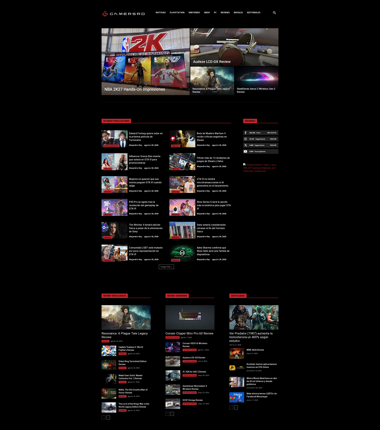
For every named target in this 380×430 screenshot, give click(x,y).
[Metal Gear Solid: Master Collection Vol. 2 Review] (109, 379)
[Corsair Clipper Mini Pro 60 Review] (190, 317)
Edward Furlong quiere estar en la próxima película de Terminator (146, 137)
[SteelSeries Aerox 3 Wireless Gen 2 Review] (256, 81)
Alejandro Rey (135, 145)
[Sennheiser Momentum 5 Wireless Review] (173, 390)
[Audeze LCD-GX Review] (234, 47)
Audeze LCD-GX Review (194, 357)
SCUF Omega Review (193, 400)
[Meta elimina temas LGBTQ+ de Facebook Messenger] (236, 397)
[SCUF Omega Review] (173, 404)
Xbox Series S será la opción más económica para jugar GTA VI (214, 205)
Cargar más (165, 266)
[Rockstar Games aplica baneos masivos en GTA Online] (236, 368)
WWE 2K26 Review (255, 350)
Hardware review (172, 337)
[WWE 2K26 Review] (236, 353)
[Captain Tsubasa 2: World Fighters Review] (109, 351)
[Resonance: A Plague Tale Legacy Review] (212, 81)
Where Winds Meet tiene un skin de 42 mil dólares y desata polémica (262, 381)
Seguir (273, 139)
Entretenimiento (111, 146)
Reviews (105, 341)
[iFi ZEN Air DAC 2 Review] (173, 375)
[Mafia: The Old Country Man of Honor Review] (109, 393)
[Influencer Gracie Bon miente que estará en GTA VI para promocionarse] (115, 161)
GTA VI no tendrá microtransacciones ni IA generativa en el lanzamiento (212, 182)
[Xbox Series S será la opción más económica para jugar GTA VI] (182, 207)
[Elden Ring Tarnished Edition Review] (109, 365)
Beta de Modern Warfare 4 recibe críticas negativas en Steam (212, 137)
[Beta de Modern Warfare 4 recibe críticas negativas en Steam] (182, 138)
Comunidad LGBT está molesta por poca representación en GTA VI (146, 251)
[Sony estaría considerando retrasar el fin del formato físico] (182, 230)
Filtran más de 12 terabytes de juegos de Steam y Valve (213, 159)
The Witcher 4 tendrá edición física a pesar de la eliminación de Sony (146, 228)
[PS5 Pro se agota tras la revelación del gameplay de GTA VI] (115, 207)
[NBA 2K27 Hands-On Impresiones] (146, 61)
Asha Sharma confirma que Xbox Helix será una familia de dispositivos (213, 251)
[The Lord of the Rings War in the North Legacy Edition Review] (109, 407)
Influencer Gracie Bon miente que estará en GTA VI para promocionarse (144, 160)
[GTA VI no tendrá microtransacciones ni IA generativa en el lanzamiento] (182, 184)
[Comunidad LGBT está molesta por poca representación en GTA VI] (115, 253)
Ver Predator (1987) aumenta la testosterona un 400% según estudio (251, 337)
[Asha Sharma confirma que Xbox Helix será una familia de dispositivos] (182, 253)
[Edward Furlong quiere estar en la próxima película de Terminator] (115, 138)
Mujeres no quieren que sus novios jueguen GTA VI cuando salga (145, 182)
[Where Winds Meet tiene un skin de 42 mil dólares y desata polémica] (236, 382)
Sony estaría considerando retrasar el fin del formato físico (211, 228)
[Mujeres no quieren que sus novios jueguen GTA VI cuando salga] (115, 184)
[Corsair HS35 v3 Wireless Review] (173, 347)
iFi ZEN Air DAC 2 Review (194, 372)
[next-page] (108, 417)
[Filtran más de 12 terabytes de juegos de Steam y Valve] (182, 161)
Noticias (175, 146)
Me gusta (271, 133)
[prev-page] (103, 417)
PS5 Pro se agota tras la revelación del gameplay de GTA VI (144, 205)
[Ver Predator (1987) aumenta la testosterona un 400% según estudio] (253, 317)
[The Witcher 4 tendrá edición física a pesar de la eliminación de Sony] (115, 230)
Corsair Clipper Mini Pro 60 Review (189, 333)
